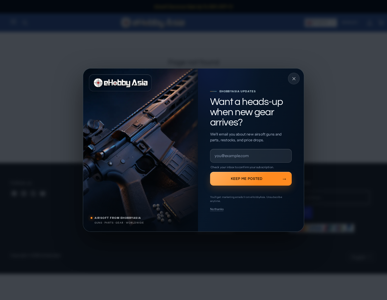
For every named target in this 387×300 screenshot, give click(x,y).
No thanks (217, 209)
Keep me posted (246, 179)
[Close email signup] (294, 78)
